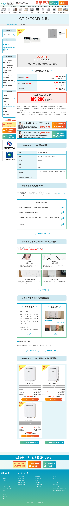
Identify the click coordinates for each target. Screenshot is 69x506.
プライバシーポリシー (57, 486)
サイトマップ (39, 486)
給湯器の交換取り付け (12, 24)
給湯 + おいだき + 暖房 (8, 66)
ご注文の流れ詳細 (41, 290)
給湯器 (9, 12)
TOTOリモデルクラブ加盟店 (59, 490)
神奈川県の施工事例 (32, 350)
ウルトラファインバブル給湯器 (8, 81)
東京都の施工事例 (51, 350)
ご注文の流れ (30, 6)
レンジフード (48, 12)
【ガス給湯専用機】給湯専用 (7, 71)
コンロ (32, 12)
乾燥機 (54, 12)
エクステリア (65, 12)
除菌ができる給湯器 (7, 85)
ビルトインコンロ (6, 486)
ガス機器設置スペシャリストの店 (60, 488)
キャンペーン (39, 482)
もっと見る (29, 334)
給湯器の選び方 (6, 98)
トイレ (20, 12)
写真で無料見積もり (53, 2)
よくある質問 (55, 6)
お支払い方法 (38, 6)
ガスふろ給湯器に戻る (29, 442)
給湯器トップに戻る (54, 442)
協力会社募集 (55, 484)
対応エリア (5, 6)
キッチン (26, 12)
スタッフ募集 (55, 482)
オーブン (37, 12)
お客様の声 (22, 6)
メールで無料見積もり (63, 2)
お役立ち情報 (6, 114)
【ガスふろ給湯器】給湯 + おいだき (7, 61)
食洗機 (43, 12)
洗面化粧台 (15, 12)
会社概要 (54, 478)
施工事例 (13, 6)
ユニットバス (3, 12)
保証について (47, 6)
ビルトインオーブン (7, 488)
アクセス (54, 480)
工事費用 (5, 95)
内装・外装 (60, 12)
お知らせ (38, 480)
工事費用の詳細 (42, 233)
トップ (3, 24)
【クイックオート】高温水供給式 (7, 76)
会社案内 (64, 6)
